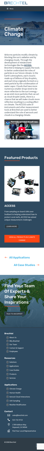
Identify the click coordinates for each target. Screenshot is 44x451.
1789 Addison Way (19, 424)
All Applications (19, 257)
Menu (11, 9)
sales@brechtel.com (20, 415)
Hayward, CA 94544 (19, 427)
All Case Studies (24, 265)
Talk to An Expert (14, 314)
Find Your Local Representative (24, 431)
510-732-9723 (17, 420)
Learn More (11, 226)
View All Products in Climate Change (22, 238)
